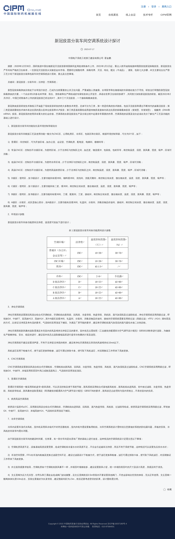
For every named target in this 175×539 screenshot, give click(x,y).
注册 (143, 6)
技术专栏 (148, 14)
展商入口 (167, 6)
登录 (153, 6)
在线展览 (113, 14)
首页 (98, 14)
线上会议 (131, 14)
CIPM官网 (166, 14)
